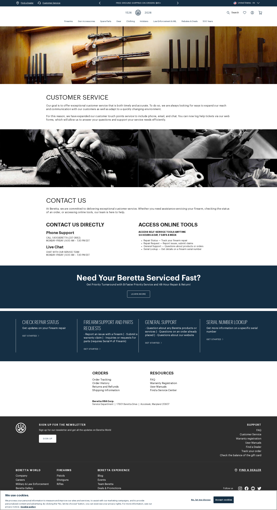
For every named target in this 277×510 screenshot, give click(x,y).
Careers (20, 480)
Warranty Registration (163, 383)
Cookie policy (28, 507)
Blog (100, 476)
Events (102, 480)
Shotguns (63, 480)
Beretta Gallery (24, 488)
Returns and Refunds (105, 387)
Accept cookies (223, 500)
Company (21, 476)
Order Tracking (101, 379)
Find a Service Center (163, 390)
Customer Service (250, 434)
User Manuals (158, 387)
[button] (245, 13)
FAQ (152, 379)
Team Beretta (105, 484)
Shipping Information (106, 390)
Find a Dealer (253, 447)
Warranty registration (248, 438)
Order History (100, 383)
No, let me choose (200, 500)
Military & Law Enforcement (32, 484)
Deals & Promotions (109, 488)
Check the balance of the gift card (240, 455)
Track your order (251, 451)
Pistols (61, 476)
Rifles (60, 484)
